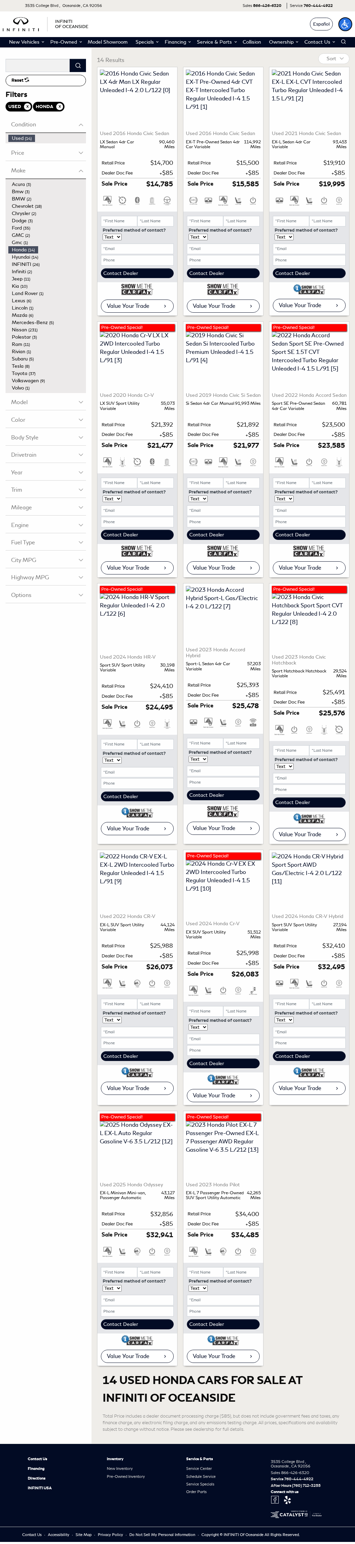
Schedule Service (201, 1476)
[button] (345, 24)
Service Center (199, 1468)
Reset (18, 80)
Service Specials (200, 1484)
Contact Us (37, 1458)
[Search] (78, 65)
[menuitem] (47, 138)
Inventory (115, 1458)
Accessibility (59, 1534)
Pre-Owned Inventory (126, 1476)
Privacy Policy (111, 1534)
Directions (36, 1478)
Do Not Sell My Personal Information (162, 1534)
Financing (36, 1468)
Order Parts (196, 1491)
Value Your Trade (128, 306)
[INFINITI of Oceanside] (46, 23)
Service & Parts (199, 1458)
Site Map (84, 1534)
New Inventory (120, 1468)
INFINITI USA (40, 1487)
